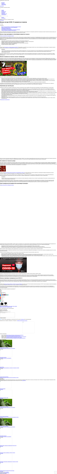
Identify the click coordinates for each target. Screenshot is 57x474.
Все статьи (3, 2)
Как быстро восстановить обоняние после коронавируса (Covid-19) (16, 336)
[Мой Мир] (2, 294)
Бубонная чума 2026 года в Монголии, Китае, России (14, 337)
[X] (4, 294)
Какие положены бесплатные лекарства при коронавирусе (14, 335)
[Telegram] (8, 294)
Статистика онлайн (4, 13)
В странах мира (4, 11)
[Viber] (5, 294)
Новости (5, 357)
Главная (3, 10)
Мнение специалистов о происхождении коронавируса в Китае (9, 377)
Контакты (3, 3)
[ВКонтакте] (0, 294)
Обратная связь (4, 4)
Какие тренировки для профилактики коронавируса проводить (11, 29)
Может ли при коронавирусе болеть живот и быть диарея (8, 306)
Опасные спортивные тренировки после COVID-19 (9, 30)
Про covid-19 (3, 12)
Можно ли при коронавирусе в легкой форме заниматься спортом (11, 26)
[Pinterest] (3, 294)
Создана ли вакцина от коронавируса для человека (7, 348)
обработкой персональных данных (22, 320)
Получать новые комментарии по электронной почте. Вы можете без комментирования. (16, 319)
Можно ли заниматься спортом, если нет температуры (9, 27)
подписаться (22, 319)
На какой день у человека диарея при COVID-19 (11, 47)
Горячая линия (4, 14)
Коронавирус (2, 20)
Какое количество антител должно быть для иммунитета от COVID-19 (14, 172)
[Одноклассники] (1, 294)
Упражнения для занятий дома (6, 28)
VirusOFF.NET (24, 380)
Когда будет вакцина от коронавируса (5, 358)
